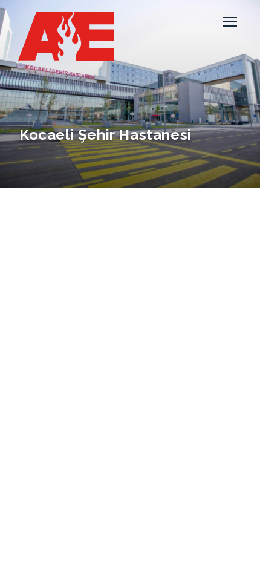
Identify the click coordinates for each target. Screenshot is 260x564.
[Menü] (230, 21)
